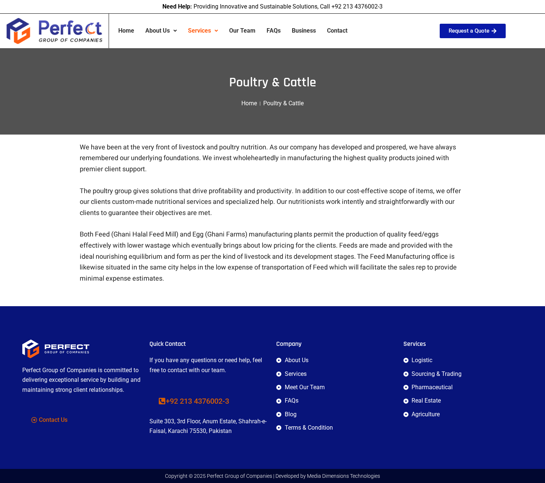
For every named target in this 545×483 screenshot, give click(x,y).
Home (126, 30)
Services (199, 30)
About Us (157, 30)
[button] (161, 30)
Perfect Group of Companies (239, 476)
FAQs (274, 30)
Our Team (242, 30)
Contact (337, 30)
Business (304, 30)
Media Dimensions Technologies (343, 476)
